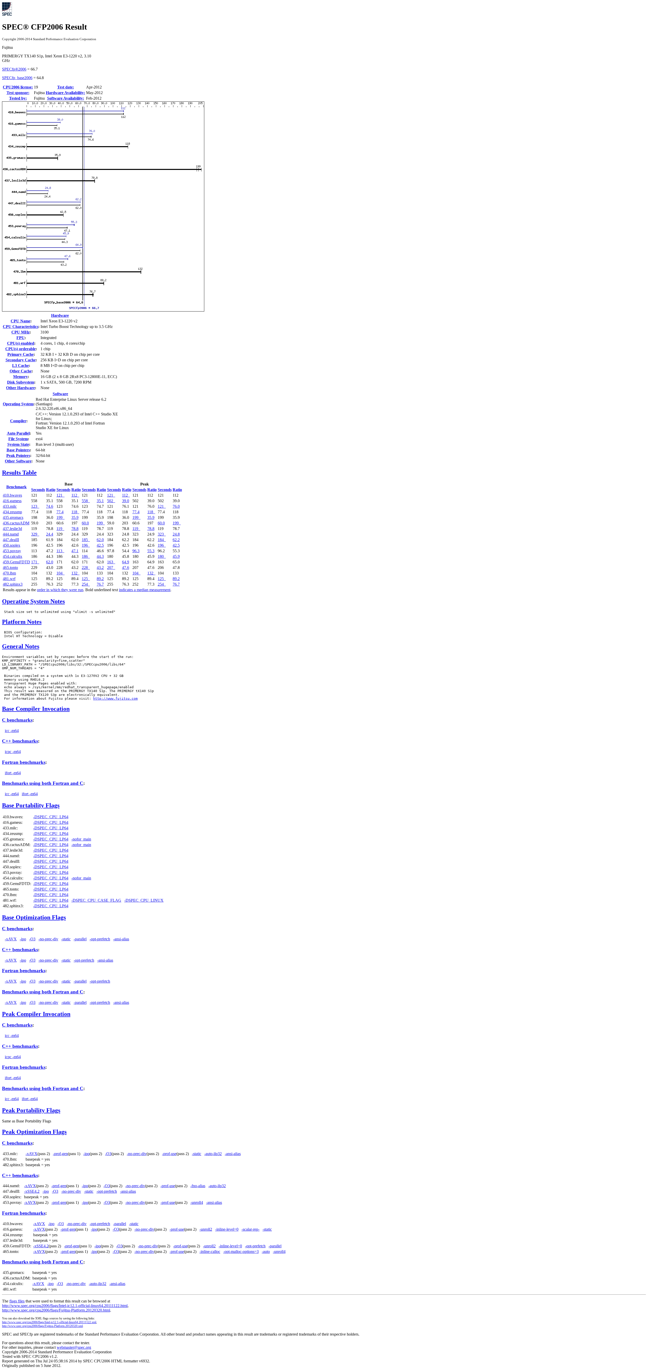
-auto (266, 1251)
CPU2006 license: (18, 87)
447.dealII (11, 540)
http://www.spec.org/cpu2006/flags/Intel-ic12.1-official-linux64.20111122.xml (49, 1322)
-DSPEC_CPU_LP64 (50, 817)
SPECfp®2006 (14, 69)
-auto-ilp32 (213, 1154)
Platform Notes (22, 621)
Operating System (18, 404)
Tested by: (18, 98)
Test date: (65, 87)
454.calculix (12, 556)
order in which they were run (60, 590)
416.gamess (12, 501)
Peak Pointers (18, 455)
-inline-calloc (209, 1251)
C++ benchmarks (20, 741)
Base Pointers (18, 450)
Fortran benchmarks (23, 762)
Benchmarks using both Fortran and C (42, 783)
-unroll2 (205, 1229)
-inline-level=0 (226, 1229)
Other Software (18, 461)
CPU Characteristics (20, 326)
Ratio (50, 490)
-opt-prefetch (100, 939)
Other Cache (21, 371)
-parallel (80, 939)
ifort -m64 (13, 773)
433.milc (10, 506)
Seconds (38, 490)
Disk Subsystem (20, 382)
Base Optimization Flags (34, 917)
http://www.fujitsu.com (115, 698)
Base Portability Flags (30, 805)
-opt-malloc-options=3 (241, 1251)
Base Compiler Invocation (36, 708)
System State (18, 444)
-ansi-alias (121, 939)
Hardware (60, 315)
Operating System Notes (33, 601)
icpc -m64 (13, 751)
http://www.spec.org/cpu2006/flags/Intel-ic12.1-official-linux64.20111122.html (65, 1305)
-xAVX (11, 939)
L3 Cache (20, 365)
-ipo (23, 939)
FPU (20, 338)
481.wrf (9, 579)
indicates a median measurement (144, 590)
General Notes (20, 646)
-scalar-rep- (250, 1229)
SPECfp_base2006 (17, 78)
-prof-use (169, 1154)
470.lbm (9, 573)
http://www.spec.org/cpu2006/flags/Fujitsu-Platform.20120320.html (56, 1310)
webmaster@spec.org (74, 1347)
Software (60, 394)
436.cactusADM (16, 523)
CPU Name (20, 321)
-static (66, 939)
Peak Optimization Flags (34, 1131)
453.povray (12, 551)
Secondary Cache (21, 360)
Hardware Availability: (65, 93)
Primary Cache (20, 354)
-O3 (32, 939)
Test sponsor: (18, 93)
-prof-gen (60, 1154)
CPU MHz (20, 332)
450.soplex (11, 545)
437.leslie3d (12, 528)
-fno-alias (197, 1186)
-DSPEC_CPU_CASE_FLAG (96, 900)
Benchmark (16, 487)
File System (18, 439)
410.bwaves (12, 495)
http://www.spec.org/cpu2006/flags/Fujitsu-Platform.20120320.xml (42, 1326)
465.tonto (10, 567)
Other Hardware (20, 388)
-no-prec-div (48, 939)
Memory (20, 376)
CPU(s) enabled (20, 343)
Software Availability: (65, 98)
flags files (17, 1301)
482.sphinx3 (13, 584)
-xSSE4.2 (31, 1191)
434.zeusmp (12, 512)
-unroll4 (196, 1202)
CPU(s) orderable (20, 349)
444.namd (11, 534)
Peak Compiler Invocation (36, 1014)
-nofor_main (81, 839)
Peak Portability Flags (31, 1110)
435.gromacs (13, 517)
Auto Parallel (18, 433)
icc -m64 (12, 730)
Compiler (18, 421)
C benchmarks (17, 720)
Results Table (19, 472)
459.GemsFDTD (16, 562)
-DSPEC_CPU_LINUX (144, 900)
